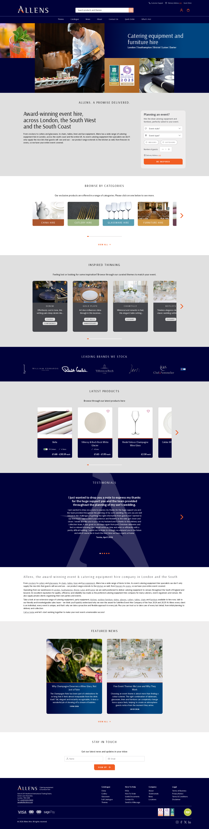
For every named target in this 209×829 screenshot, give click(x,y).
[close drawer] (78, 414)
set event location (182, 27)
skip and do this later (182, 34)
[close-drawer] (204, 4)
